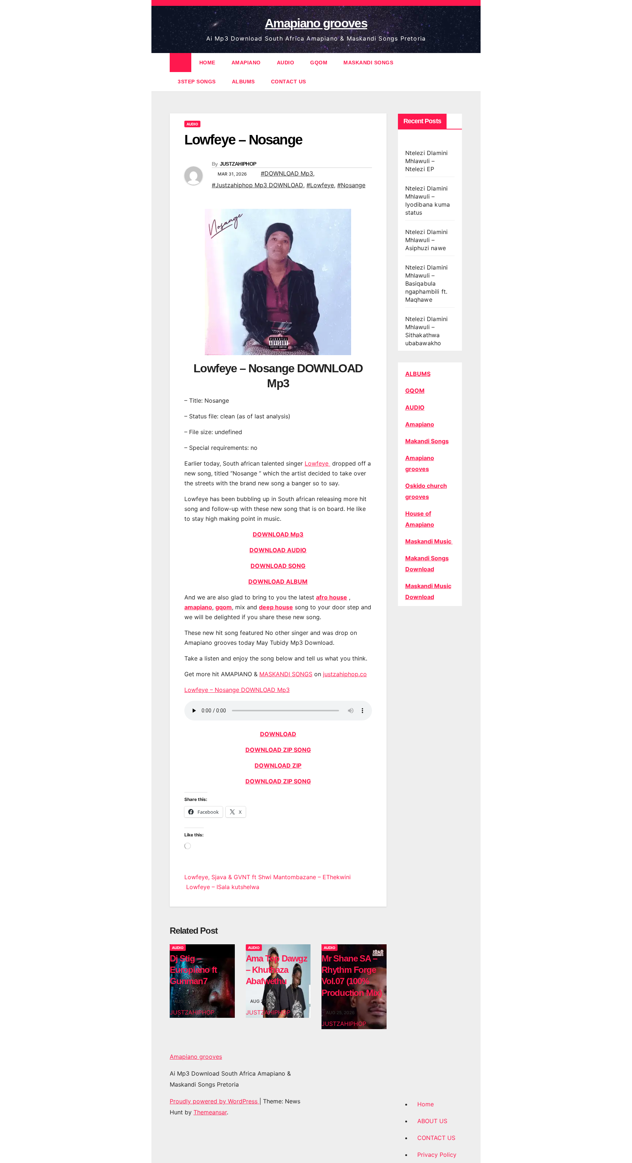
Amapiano (419, 424)
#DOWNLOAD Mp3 (287, 173)
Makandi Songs (427, 441)
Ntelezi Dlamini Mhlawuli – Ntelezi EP (426, 161)
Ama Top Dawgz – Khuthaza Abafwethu (276, 969)
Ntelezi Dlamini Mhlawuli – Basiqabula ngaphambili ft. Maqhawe (426, 283)
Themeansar (210, 1112)
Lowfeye (317, 463)
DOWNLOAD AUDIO (277, 550)
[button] (457, 72)
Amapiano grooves (316, 23)
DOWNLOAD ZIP (278, 765)
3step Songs (197, 81)
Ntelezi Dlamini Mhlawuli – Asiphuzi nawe (426, 240)
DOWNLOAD (278, 734)
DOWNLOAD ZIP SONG (278, 749)
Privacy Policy (436, 1154)
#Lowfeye (320, 185)
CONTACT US (288, 81)
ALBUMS (243, 81)
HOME (207, 62)
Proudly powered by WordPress (214, 1101)
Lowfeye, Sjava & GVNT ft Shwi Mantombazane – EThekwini (267, 877)
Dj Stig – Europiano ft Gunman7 (193, 969)
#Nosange (351, 185)
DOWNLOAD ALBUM (278, 581)
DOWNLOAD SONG (278, 565)
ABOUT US (432, 1121)
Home (425, 1104)
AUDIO (285, 62)
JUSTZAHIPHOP (238, 164)
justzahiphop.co (345, 674)
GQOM (318, 62)
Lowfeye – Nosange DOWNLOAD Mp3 (237, 689)
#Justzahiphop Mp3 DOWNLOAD (257, 185)
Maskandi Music (429, 541)
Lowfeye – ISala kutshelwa (221, 887)
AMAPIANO (246, 62)
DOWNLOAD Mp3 (278, 534)
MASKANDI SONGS (368, 62)
